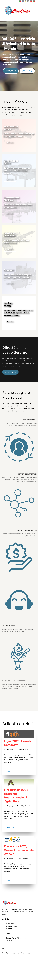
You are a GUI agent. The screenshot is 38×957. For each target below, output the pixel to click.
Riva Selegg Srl (7, 948)
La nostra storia (10, 372)
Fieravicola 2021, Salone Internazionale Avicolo (19, 850)
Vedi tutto (10, 142)
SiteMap (9, 940)
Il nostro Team (11, 926)
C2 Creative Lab (24, 953)
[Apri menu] (3, 20)
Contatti (9, 929)
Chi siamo (10, 924)
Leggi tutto (10, 771)
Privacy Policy (11, 938)
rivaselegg (10, 749)
